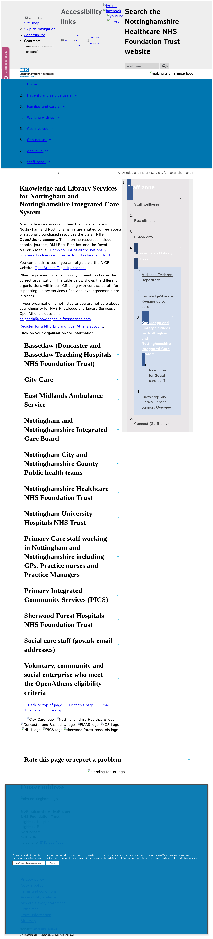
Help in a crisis (78, 40)
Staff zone (47, 172)
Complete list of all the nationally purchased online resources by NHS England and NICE (65, 253)
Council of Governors (94, 40)
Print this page (81, 705)
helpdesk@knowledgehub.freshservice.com (55, 319)
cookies (23, 855)
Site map (31, 23)
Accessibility (35, 18)
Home (30, 172)
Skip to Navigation (39, 29)
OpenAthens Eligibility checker (60, 268)
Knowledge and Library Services (87, 172)
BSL (66, 40)
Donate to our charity (6, 62)
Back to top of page (45, 705)
